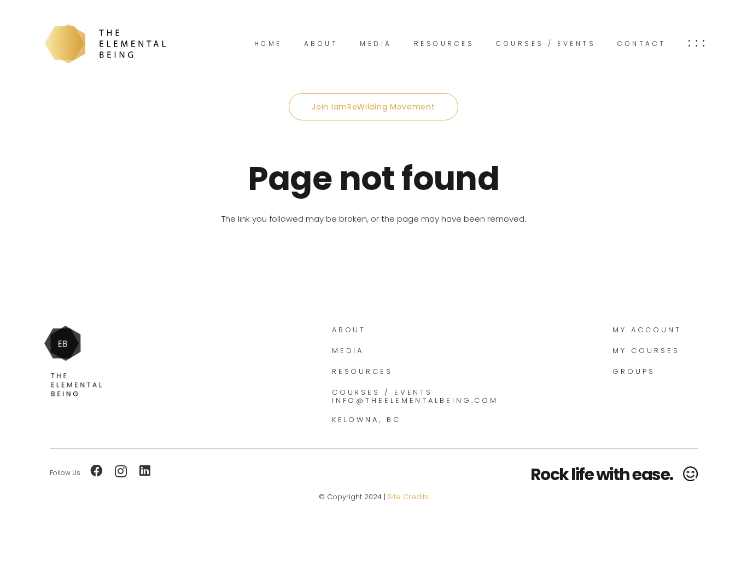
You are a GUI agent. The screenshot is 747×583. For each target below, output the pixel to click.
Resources (362, 371)
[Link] (105, 44)
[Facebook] (96, 471)
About (349, 330)
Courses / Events (382, 392)
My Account (646, 330)
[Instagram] (121, 471)
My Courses (645, 350)
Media (348, 350)
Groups (633, 371)
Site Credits (408, 497)
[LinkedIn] (144, 471)
